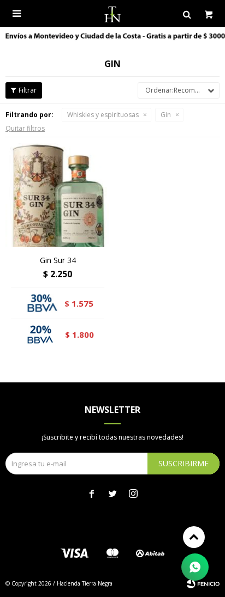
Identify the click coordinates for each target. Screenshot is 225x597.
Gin (166, 114)
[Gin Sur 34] (57, 195)
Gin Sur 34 (58, 260)
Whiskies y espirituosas (103, 114)
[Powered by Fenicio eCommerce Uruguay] (203, 583)
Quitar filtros (25, 128)
